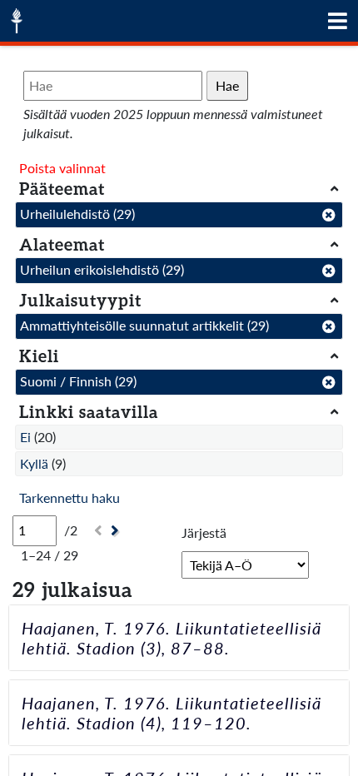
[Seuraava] (117, 531)
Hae (227, 85)
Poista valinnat (62, 168)
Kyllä (34, 463)
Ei (25, 437)
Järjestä (203, 532)
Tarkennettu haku (69, 497)
